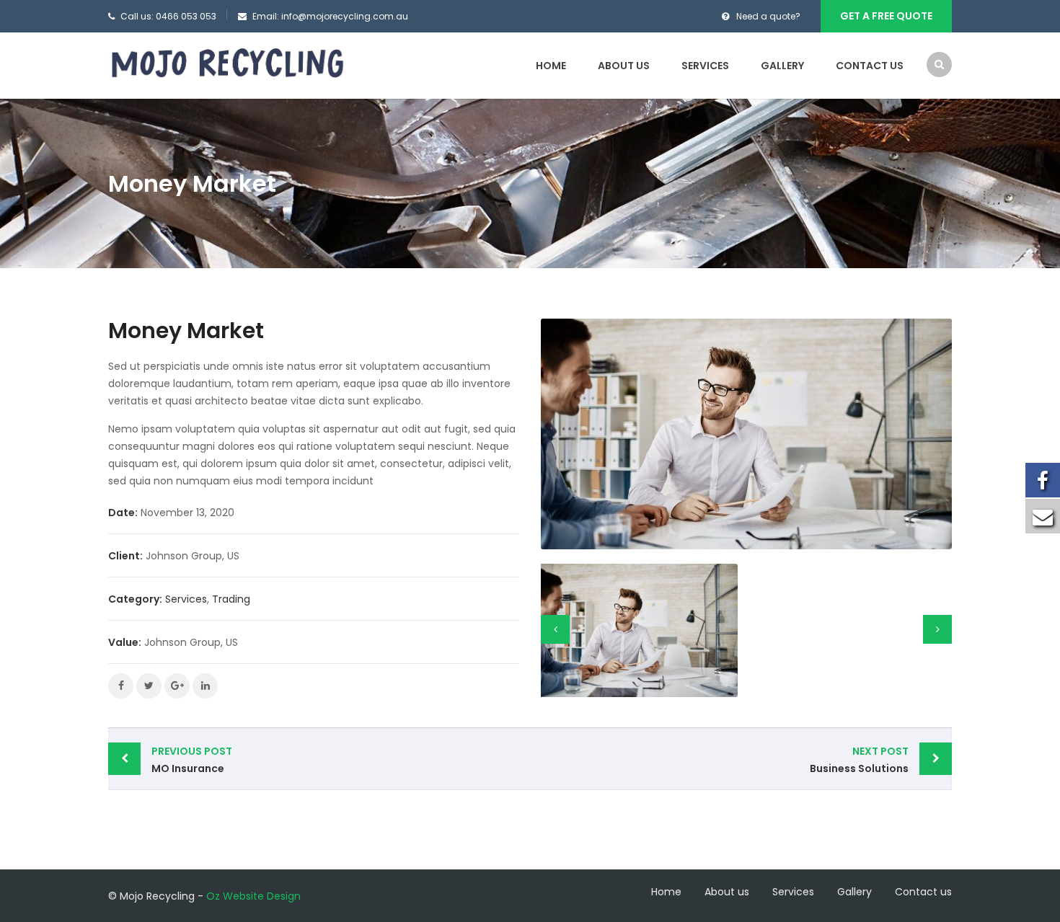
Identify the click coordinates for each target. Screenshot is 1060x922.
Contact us (870, 65)
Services (705, 65)
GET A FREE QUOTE (886, 16)
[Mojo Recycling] (227, 62)
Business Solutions (859, 760)
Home (551, 65)
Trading (231, 599)
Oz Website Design (253, 896)
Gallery (782, 65)
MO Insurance (191, 760)
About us (624, 65)
